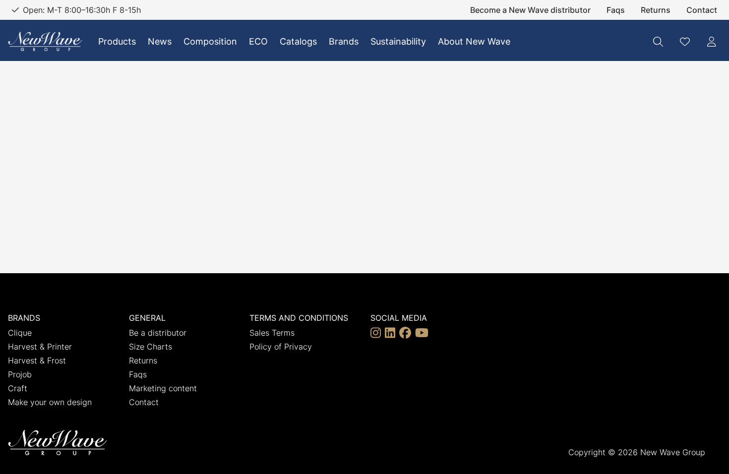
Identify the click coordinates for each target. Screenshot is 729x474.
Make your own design (50, 402)
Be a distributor (157, 333)
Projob (20, 374)
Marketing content (163, 388)
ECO (258, 41)
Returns (655, 10)
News (160, 41)
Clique (20, 333)
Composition (210, 41)
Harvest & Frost (37, 360)
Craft (17, 388)
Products (117, 41)
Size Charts (150, 347)
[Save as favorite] (684, 41)
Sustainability (398, 41)
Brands (344, 41)
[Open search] (658, 41)
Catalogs (298, 41)
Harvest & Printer (40, 347)
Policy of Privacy (280, 347)
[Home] (45, 41)
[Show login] (711, 41)
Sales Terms (272, 333)
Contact (701, 10)
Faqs (616, 10)
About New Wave (474, 41)
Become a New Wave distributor (530, 10)
